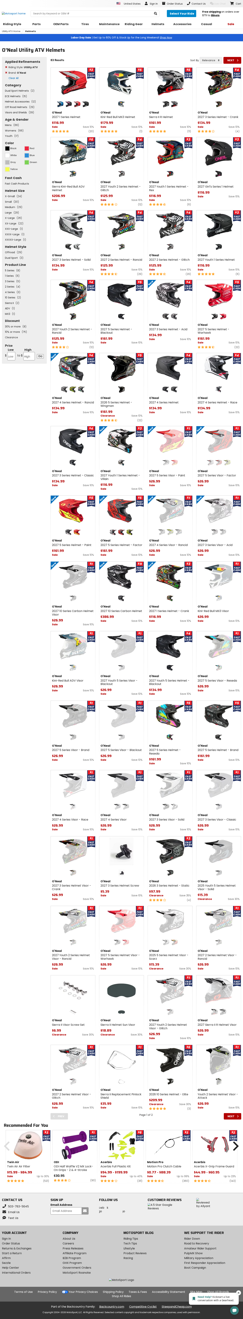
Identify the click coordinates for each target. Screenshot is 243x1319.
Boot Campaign (195, 1268)
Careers (68, 1243)
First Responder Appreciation (204, 1263)
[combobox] (211, 60)
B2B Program (72, 1258)
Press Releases (73, 1248)
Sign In (6, 1239)
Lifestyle (129, 1248)
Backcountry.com (111, 1307)
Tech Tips (130, 1243)
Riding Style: (23, 67)
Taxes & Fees (138, 1292)
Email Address (61, 1205)
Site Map (196, 1292)
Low (9, 353)
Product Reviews (135, 1253)
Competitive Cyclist (143, 1307)
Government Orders (77, 1268)
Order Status (11, 1243)
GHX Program (72, 1263)
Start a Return (12, 1253)
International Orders (16, 1273)
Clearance (11, 337)
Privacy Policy (47, 1292)
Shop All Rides (121, 1296)
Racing (128, 1258)
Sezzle (6, 1263)
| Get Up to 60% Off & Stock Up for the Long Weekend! (121, 37)
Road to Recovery (196, 1243)
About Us (69, 1239)
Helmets (30, 31)
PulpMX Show (193, 1253)
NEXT (230, 60)
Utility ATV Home (11, 31)
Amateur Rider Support (200, 1248)
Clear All (14, 78)
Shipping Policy (113, 1292)
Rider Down (192, 1239)
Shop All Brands (218, 1292)
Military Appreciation (198, 1258)
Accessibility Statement (168, 1292)
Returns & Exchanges (16, 1248)
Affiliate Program (74, 1253)
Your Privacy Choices (83, 1292)
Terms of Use (23, 1292)
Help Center (10, 1268)
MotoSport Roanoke (77, 1273)
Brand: (17, 73)
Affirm (6, 1258)
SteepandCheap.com (177, 1307)
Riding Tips (130, 1239)
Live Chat (220, 4)
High (24, 353)
